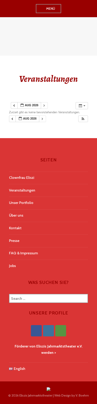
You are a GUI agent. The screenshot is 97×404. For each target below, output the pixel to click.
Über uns (16, 215)
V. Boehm (82, 395)
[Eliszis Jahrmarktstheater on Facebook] (36, 330)
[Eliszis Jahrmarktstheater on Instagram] (48, 330)
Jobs (12, 266)
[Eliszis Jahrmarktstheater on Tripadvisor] (60, 330)
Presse (14, 241)
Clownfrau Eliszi (21, 177)
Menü (50, 9)
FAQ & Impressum (23, 253)
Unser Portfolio (21, 203)
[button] (83, 119)
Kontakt (15, 228)
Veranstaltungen (22, 190)
